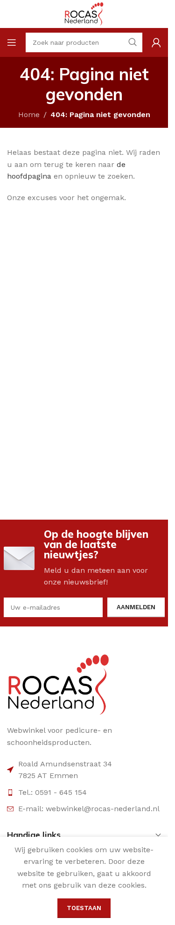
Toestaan (84, 907)
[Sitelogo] (84, 13)
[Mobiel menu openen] (11, 42)
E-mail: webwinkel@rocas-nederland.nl (89, 808)
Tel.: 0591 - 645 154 (52, 792)
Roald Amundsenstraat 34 (65, 763)
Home (29, 114)
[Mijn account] (156, 42)
